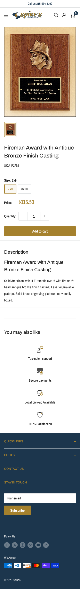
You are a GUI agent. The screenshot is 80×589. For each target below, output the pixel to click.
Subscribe (17, 510)
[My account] (64, 15)
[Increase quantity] (44, 216)
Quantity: (10, 216)
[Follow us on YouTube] (38, 545)
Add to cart (40, 231)
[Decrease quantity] (23, 216)
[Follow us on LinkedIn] (46, 545)
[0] (72, 15)
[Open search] (56, 15)
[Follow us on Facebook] (7, 545)
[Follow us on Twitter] (15, 545)
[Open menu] (6, 15)
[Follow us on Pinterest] (30, 545)
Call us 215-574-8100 (40, 3)
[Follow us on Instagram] (22, 545)
